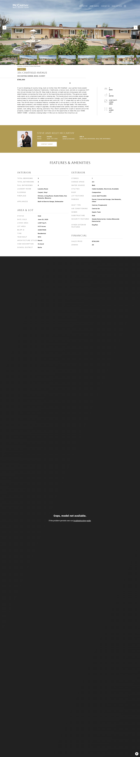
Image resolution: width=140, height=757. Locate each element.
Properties (83, 6)
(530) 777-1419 (52, 139)
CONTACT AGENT (47, 144)
